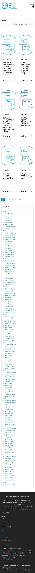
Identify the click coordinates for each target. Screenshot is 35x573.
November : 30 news (10, 375)
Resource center (23, 24)
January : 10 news (9, 229)
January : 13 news (9, 424)
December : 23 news (10, 484)
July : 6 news (8, 216)
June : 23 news (9, 357)
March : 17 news (9, 280)
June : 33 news (9, 441)
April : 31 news (9, 445)
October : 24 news (10, 461)
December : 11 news (10, 289)
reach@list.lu (8, 559)
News (3, 531)
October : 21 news (10, 321)
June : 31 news (9, 302)
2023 (4, 287)
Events (3, 534)
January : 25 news (9, 452)
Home (15, 24)
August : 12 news (9, 437)
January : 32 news (9, 368)
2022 (4, 314)
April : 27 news (9, 334)
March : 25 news (9, 336)
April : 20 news (9, 222)
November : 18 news (10, 263)
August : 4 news (9, 214)
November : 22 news (10, 319)
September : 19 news (10, 463)
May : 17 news (8, 332)
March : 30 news (9, 476)
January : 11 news (9, 284)
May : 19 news (9, 415)
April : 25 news (9, 362)
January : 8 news (9, 257)
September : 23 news (10, 351)
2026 (4, 211)
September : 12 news (10, 295)
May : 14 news (9, 248)
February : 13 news (10, 226)
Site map (12, 570)
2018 (4, 426)
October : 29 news (10, 293)
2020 (4, 370)
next (19, 199)
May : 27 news (8, 471)
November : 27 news (10, 347)
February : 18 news (10, 282)
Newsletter (4, 537)
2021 (4, 342)
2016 (4, 482)
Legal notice (19, 570)
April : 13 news (9, 278)
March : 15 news (9, 252)
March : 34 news (9, 308)
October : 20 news (10, 405)
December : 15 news (10, 428)
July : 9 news (8, 299)
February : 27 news (10, 394)
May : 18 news (9, 276)
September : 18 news (10, 407)
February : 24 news (10, 338)
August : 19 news (9, 297)
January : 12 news (9, 312)
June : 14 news (9, 413)
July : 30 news (8, 355)
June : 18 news (9, 218)
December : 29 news (10, 400)
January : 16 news (9, 396)
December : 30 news (10, 317)
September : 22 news (10, 323)
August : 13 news (9, 241)
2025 (4, 231)
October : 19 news (10, 237)
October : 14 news (10, 265)
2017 (4, 454)
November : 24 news (10, 458)
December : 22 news (10, 233)
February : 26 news (10, 478)
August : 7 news (9, 269)
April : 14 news (9, 250)
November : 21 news (10, 403)
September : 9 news (10, 239)
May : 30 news (9, 388)
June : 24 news (9, 385)
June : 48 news (9, 469)
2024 (4, 259)
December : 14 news (10, 456)
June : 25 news (9, 330)
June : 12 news (9, 246)
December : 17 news (10, 345)
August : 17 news (9, 353)
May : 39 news (9, 443)
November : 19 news (10, 430)
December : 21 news (10, 261)
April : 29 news (9, 390)
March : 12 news (9, 224)
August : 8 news (9, 409)
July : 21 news (8, 467)
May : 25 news (9, 304)
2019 (4, 398)
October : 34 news (10, 377)
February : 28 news (10, 310)
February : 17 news (10, 366)
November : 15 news (10, 291)
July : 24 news (8, 439)
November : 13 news (10, 235)
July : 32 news (8, 383)
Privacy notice (29, 570)
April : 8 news (8, 418)
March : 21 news (9, 420)
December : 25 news (10, 372)
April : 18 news (9, 306)
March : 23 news (9, 364)
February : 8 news (9, 254)
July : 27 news (8, 327)
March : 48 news (9, 448)
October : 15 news (10, 349)
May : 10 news (9, 220)
